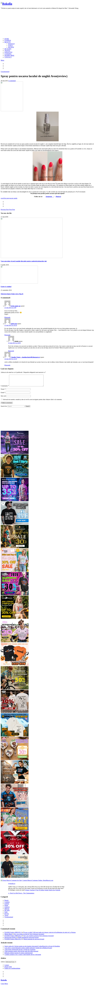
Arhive (3, 962)
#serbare (32, 890)
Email (3, 392)
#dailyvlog (52, 890)
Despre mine (8, 966)
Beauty (6, 900)
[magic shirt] (15, 453)
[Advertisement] (47, 24)
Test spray (7, 198)
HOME (6, 39)
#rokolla (57, 890)
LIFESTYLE (8, 52)
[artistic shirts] (15, 500)
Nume (3, 389)
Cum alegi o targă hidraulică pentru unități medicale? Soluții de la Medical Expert (28, 948)
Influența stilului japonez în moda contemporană (18, 953)
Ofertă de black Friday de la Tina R (12, 294)
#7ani (37, 890)
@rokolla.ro (11, 883)
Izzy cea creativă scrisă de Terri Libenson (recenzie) (29, 934)
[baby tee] (15, 642)
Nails (6, 912)
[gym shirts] (15, 783)
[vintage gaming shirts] (15, 806)
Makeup (6, 908)
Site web (3, 396)
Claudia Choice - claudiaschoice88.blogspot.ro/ (25, 357)
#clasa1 (27, 890)
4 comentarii (12, 80)
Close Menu (4, 983)
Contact (6, 965)
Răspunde (7, 317)
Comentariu (5, 386)
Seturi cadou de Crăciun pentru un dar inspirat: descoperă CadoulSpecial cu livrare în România (32, 946)
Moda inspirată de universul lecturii (28, 937)
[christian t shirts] (15, 877)
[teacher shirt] (15, 571)
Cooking (7, 902)
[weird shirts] (15, 594)
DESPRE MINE (9, 55)
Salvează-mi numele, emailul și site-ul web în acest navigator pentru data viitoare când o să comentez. (32, 399)
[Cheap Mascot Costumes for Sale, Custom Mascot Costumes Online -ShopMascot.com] (27, 880)
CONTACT (8, 57)
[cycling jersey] (15, 689)
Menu (2, 60)
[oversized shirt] (15, 547)
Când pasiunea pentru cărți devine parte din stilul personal (21, 951)
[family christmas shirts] (15, 665)
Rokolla (4, 980)
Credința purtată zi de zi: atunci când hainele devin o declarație (22, 954)
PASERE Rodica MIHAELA (13, 932)
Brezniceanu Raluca (10, 937)
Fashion (6, 903)
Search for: (4, 406)
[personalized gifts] (15, 853)
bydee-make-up (16, 306)
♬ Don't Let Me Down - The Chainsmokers (21, 893)
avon (2, 198)
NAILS (10, 45)
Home (6, 905)
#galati (46, 890)
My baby (7, 910)
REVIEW (11, 47)
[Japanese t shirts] (15, 830)
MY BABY (7, 49)
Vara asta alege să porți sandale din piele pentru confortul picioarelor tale (24, 261)
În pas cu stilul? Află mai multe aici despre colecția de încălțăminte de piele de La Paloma (50, 932)
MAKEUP (11, 44)
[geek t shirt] (15, 477)
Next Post (12, 209)
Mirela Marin (8, 934)
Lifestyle (7, 907)
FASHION (7, 40)
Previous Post (5, 209)
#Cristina (41, 890)
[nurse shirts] (15, 759)
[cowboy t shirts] (15, 712)
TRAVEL (7, 50)
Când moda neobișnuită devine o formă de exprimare (19, 949)
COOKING (8, 54)
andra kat (14, 323)
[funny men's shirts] (15, 524)
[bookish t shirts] (15, 618)
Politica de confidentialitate (12, 968)
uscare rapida (13, 198)
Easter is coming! (6, 286)
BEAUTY (7, 42)
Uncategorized (5, 71)
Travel (6, 915)
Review (6, 913)
